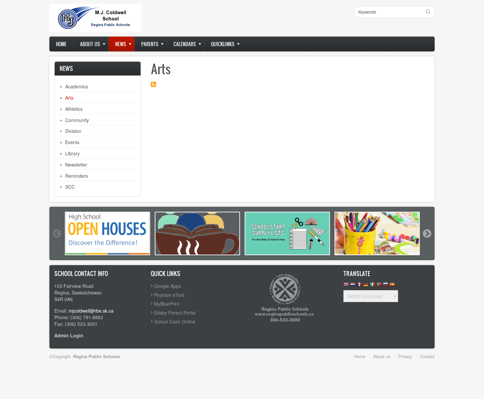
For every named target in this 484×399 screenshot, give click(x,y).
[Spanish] (392, 286)
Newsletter (76, 164)
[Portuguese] (379, 286)
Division (73, 131)
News (120, 44)
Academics (76, 86)
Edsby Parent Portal (175, 312)
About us (90, 44)
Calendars (185, 44)
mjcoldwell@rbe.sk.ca (91, 310)
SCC (70, 186)
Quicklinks (222, 44)
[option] (107, 233)
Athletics (74, 109)
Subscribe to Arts (153, 84)
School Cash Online (174, 321)
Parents (149, 44)
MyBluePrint (166, 303)
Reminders (76, 175)
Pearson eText (169, 295)
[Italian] (372, 286)
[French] (359, 286)
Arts (69, 97)
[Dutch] (352, 286)
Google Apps (167, 286)
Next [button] (426, 233)
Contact (427, 356)
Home (61, 44)
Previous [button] (56, 233)
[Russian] (385, 286)
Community (77, 120)
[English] (346, 286)
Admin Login (68, 335)
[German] (365, 286)
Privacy (405, 356)
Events (72, 142)
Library (72, 153)
